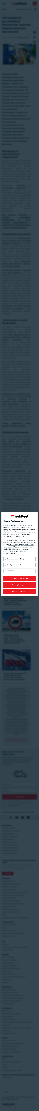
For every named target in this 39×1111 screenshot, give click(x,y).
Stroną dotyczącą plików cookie (21, 545)
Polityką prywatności (19, 547)
